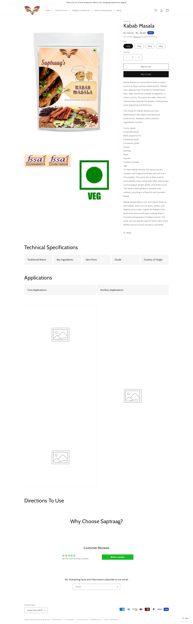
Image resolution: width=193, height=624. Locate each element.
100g (128, 46)
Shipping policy (95, 619)
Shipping (137, 37)
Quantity (126, 52)
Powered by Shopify (43, 619)
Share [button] (128, 232)
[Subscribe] (117, 587)
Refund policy (57, 619)
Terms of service (82, 619)
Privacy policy (69, 619)
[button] (49, 10)
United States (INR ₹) (35, 610)
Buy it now (146, 74)
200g (139, 46)
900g (161, 46)
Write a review (117, 557)
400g (150, 46)
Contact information (111, 619)
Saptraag (33, 619)
